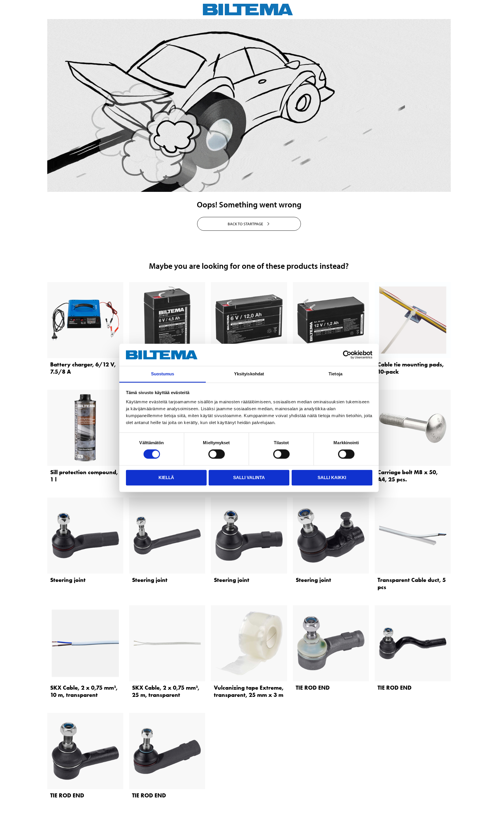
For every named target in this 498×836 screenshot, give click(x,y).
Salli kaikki (332, 477)
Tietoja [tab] (335, 373)
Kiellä (166, 477)
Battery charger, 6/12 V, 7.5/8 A (83, 368)
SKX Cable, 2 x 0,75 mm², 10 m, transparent (84, 691)
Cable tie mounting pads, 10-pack (411, 368)
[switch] (216, 454)
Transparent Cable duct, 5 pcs (412, 583)
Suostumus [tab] (162, 373)
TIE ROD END (313, 687)
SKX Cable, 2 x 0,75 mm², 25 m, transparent (165, 691)
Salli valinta (249, 477)
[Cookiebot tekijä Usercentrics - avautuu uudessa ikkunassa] (347, 355)
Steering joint (68, 580)
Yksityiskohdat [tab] (249, 373)
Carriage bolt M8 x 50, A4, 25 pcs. (408, 475)
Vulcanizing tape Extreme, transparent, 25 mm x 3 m (249, 691)
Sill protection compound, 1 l (84, 475)
